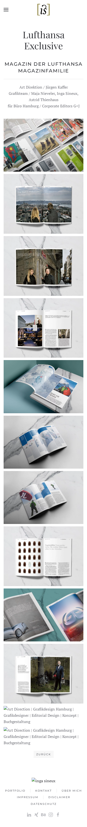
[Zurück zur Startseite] (43, 9)
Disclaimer (59, 797)
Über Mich (72, 790)
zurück (43, 754)
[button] (6, 9)
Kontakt (43, 790)
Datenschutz (44, 804)
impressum (27, 797)
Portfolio (15, 790)
